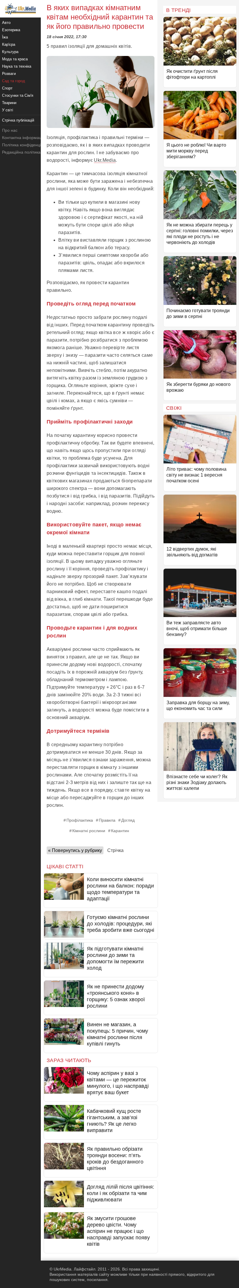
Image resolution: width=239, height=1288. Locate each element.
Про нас (9, 130)
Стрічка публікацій (18, 120)
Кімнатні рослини (88, 830)
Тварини (9, 103)
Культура (10, 52)
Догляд (128, 820)
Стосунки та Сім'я (17, 95)
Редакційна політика (21, 152)
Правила (107, 820)
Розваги (9, 73)
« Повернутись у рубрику (75, 850)
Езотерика (11, 30)
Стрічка (115, 850)
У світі (7, 110)
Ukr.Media (105, 160)
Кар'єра (8, 44)
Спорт (7, 88)
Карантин (120, 830)
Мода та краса (15, 59)
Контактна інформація (23, 137)
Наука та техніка (16, 66)
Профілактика (79, 820)
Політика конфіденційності (27, 145)
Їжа (5, 37)
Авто (6, 22)
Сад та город (13, 81)
